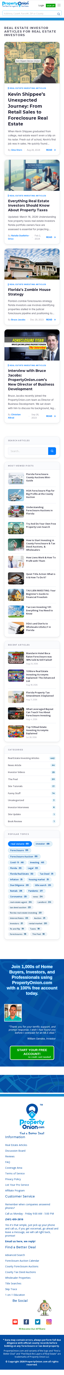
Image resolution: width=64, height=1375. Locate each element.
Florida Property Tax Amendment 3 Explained (40, 694)
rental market (38, 923)
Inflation (16, 879)
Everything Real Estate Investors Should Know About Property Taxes (29, 205)
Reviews (10, 1156)
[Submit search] (52, 451)
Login (41, 5)
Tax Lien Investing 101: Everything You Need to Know (39, 610)
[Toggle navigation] (59, 5)
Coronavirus (18, 896)
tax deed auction (20, 907)
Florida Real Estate (21, 873)
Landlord (44, 902)
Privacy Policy (13, 1179)
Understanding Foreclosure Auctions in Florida (39, 510)
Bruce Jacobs (18, 319)
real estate (19, 843)
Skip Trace (11, 1289)
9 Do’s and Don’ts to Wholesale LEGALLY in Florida (38, 627)
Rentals (16, 890)
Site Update (14, 814)
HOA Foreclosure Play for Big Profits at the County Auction (40, 494)
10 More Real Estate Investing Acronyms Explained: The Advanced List (40, 676)
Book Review (15, 821)
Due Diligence (19, 885)
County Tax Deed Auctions (20, 1272)
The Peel (13, 779)
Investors (16, 923)
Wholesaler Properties (18, 1277)
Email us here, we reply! (20, 1241)
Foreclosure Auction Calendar (22, 1260)
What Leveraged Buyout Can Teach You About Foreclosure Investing (39, 712)
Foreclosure (19, 850)
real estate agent (20, 902)
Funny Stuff (14, 793)
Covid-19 (16, 862)
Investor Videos (16, 772)
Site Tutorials (15, 786)
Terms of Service (15, 1173)
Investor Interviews (18, 807)
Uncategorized (16, 800)
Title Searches (13, 1283)
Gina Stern (16, 150)
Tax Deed (46, 873)
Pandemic (35, 890)
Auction (39, 918)
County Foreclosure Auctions (21, 1266)
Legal (33, 868)
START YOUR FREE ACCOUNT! (34, 1053)
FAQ (7, 1162)
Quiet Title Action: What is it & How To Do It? (40, 575)
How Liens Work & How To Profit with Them (41, 559)
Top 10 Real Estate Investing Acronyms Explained (37, 730)
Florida (15, 868)
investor (42, 843)
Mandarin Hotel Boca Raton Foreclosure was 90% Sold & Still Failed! (39, 656)
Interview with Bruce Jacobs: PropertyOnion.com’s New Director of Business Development (31, 380)
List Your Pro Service (17, 1184)
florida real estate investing (25, 912)
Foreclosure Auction (23, 856)
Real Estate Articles (16, 1145)
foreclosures (18, 934)
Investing (37, 862)
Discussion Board (15, 1150)
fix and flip (17, 928)
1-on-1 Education (15, 1294)
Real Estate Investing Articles (28, 88)
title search (43, 885)
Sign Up (51, 5)
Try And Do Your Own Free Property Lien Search (41, 525)
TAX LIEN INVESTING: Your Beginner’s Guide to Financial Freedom (41, 593)
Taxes (34, 928)
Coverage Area (13, 1167)
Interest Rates (19, 918)
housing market (39, 879)
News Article (14, 765)
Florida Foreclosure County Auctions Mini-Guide (38, 477)
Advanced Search (15, 1255)
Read (49, 150)
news (37, 896)
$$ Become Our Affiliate (32, 1328)
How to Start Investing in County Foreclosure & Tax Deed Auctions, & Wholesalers (40, 545)
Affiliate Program (15, 1190)
